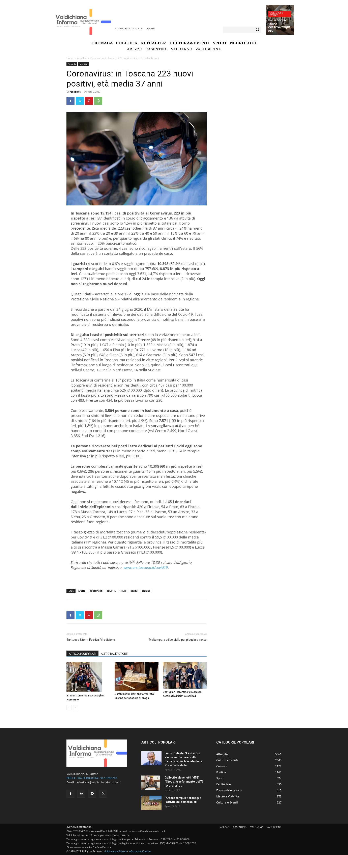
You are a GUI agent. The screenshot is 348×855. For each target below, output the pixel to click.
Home (69, 58)
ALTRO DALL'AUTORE (114, 653)
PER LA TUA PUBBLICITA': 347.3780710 (91, 778)
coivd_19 (111, 590)
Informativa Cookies (140, 851)
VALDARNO (256, 827)
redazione (75, 91)
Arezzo (81, 590)
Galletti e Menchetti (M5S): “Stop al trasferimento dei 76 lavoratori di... (184, 781)
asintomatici (96, 590)
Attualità (82, 58)
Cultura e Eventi (276, 14)
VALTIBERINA (274, 827)
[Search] (257, 30)
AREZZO (224, 827)
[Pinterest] (89, 101)
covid (123, 590)
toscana (146, 590)
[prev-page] (68, 707)
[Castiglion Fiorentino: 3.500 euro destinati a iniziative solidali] (185, 675)
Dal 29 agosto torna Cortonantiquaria (279, 25)
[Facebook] (70, 101)
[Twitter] (80, 101)
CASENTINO (239, 827)
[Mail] (81, 794)
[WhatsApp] (98, 101)
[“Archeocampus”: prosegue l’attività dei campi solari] (151, 803)
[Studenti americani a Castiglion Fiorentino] (88, 677)
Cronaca (83, 63)
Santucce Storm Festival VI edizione (90, 640)
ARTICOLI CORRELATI (82, 653)
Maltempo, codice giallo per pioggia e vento (178, 640)
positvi (134, 590)
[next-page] (75, 707)
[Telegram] (92, 794)
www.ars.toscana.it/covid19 (146, 567)
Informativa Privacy (116, 851)
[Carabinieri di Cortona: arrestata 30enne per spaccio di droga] (136, 676)
